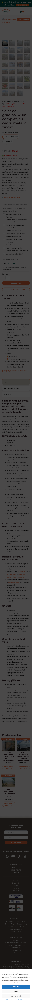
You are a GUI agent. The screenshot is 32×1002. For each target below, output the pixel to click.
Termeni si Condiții (18, 999)
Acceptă (16, 987)
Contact (24, 999)
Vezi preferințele (16, 996)
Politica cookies (9, 999)
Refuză (16, 991)
